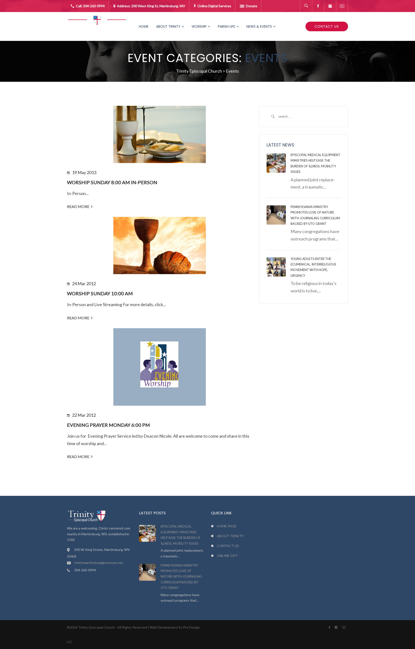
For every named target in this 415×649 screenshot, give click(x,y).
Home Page (227, 526)
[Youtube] (342, 6)
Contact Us (327, 26)
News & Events (259, 26)
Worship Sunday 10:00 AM (100, 293)
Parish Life (226, 26)
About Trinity (168, 26)
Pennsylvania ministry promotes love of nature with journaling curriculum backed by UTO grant (181, 576)
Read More (78, 206)
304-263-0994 (94, 6)
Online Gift (227, 556)
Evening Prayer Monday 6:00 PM (108, 425)
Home (143, 26)
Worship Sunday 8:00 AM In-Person (112, 182)
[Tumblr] (330, 6)
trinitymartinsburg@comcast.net (98, 563)
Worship (199, 26)
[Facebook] (318, 6)
